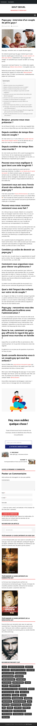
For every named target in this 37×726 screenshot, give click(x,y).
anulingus (6, 670)
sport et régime (7, 711)
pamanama (15, 26)
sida (4, 707)
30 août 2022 (6, 26)
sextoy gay (6, 704)
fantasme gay (21, 679)
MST (17, 692)
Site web (4, 502)
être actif (28, 714)
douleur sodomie (8, 676)
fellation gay (7, 682)
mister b (31, 689)
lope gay (5, 685)
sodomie (9, 707)
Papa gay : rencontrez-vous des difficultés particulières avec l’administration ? (18, 107)
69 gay (4, 667)
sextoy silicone (15, 704)
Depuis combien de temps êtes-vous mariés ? (15, 89)
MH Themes (29, 724)
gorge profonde (18, 682)
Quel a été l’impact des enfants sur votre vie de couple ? (18, 105)
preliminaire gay (17, 698)
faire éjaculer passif (9, 679)
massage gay (23, 689)
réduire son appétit (19, 701)
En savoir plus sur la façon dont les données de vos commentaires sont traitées (18, 518)
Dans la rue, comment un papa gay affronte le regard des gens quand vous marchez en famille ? (18, 111)
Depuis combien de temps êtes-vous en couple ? (16, 87)
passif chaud (24, 692)
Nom (3, 493)
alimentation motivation (16, 667)
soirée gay (18, 707)
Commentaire (6, 480)
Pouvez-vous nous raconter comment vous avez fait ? (17, 97)
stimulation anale (19, 711)
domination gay (20, 673)
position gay (6, 698)
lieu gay (27, 682)
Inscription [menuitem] (11, 2)
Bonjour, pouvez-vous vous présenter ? (14, 85)
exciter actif (19, 676)
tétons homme (7, 714)
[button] (35, 15)
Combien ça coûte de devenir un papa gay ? (15, 99)
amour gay (29, 667)
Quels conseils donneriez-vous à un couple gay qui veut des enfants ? (18, 114)
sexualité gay (27, 704)
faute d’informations (21, 194)
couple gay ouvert (8, 673)
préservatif (28, 698)
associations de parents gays (22, 364)
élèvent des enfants (16, 67)
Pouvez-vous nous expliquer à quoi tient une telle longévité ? (16, 91)
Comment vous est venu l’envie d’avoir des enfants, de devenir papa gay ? (17, 95)
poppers (23, 695)
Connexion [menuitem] (4, 2)
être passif (6, 717)
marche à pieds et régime (10, 689)
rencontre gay (7, 701)
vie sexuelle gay (18, 714)
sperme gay (26, 707)
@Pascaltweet (27, 72)
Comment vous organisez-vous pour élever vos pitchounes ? (16, 102)
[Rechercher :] (18, 530)
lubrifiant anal (14, 685)
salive (29, 701)
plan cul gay (6, 695)
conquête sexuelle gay (18, 670)
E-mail (4, 497)
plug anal (15, 695)
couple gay (30, 670)
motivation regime (8, 692)
